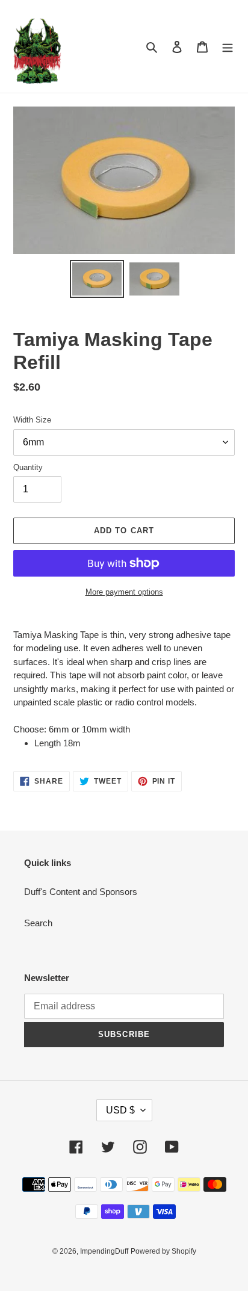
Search (38, 923)
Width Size (32, 419)
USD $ (120, 1110)
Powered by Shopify (163, 1251)
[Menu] (227, 47)
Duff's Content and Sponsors (80, 892)
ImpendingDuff (104, 1251)
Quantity (28, 467)
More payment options (124, 591)
